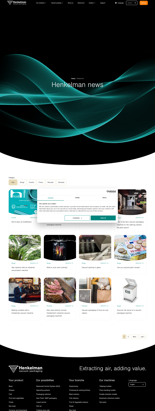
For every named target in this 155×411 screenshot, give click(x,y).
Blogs (22, 182)
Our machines (40, 3)
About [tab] (104, 197)
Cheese (11, 390)
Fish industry (74, 398)
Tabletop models (105, 386)
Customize (76, 218)
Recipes (50, 182)
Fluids (11, 402)
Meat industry (74, 394)
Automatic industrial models (109, 398)
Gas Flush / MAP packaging (46, 398)
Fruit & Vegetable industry (78, 402)
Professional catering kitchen (79, 390)
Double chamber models (108, 394)
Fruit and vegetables (16, 398)
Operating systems (43, 390)
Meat (11, 386)
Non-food (12, 406)
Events (31, 182)
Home (73, 78)
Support (102, 3)
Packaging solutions (43, 394)
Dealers (91, 3)
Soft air (39, 406)
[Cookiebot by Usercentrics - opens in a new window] (108, 191)
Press (41, 182)
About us (70, 3)
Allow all (103, 218)
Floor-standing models (107, 390)
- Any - (13, 182)
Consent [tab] (50, 198)
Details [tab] (77, 197)
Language (120, 3)
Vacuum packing (56, 3)
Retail (71, 406)
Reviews (61, 182)
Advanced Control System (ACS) (48, 386)
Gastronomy (73, 386)
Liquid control (41, 402)
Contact (143, 3)
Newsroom (81, 3)
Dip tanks (102, 402)
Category (12, 178)
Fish (10, 394)
